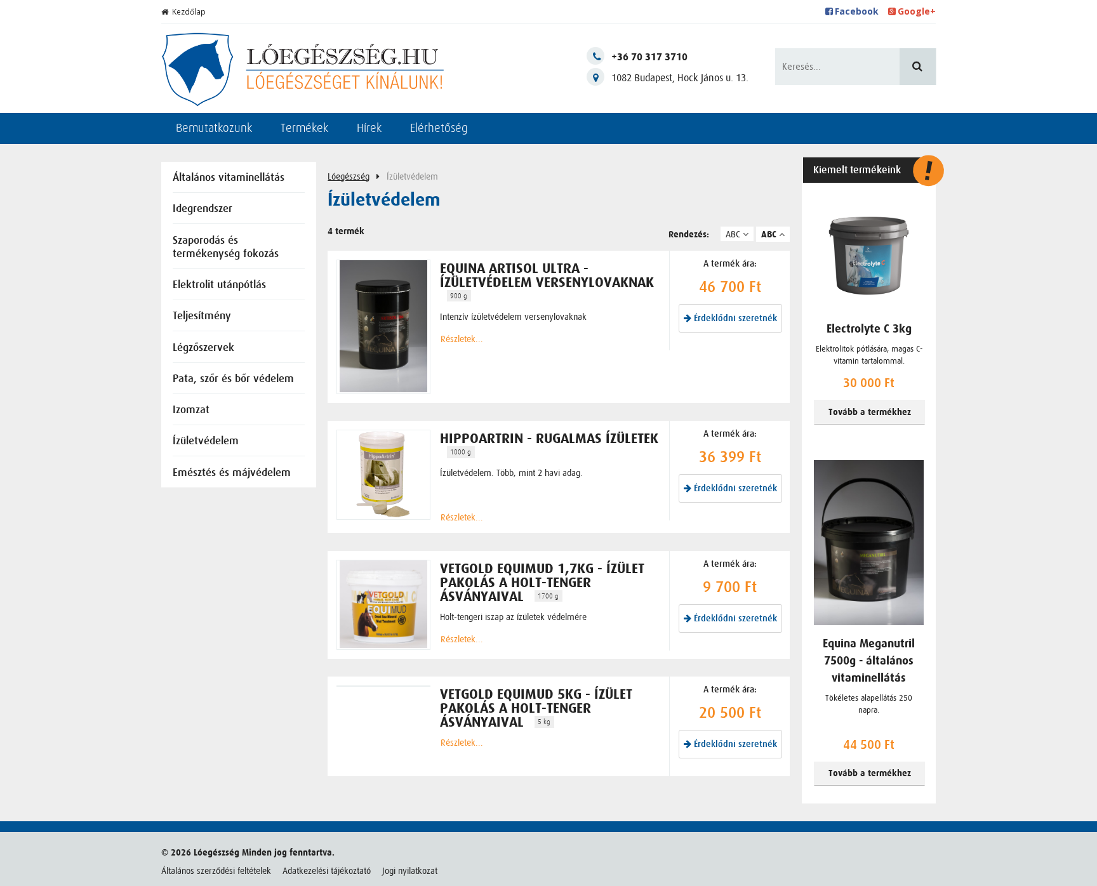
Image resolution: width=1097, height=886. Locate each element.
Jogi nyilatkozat (409, 871)
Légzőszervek (203, 348)
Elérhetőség (439, 128)
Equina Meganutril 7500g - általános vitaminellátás (869, 661)
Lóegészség (348, 176)
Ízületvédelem (206, 441)
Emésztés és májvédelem (232, 473)
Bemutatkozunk (214, 128)
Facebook (857, 11)
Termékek (304, 128)
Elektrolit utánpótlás (219, 285)
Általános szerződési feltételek (216, 871)
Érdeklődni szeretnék (734, 318)
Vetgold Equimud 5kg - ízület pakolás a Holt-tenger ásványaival (536, 708)
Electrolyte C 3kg (869, 329)
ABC (734, 234)
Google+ (917, 11)
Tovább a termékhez (869, 412)
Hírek (369, 128)
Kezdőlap (189, 11)
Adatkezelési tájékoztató (327, 871)
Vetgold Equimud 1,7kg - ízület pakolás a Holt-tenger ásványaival (542, 582)
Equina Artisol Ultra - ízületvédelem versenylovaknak (547, 275)
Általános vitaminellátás (228, 178)
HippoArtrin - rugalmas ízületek (549, 438)
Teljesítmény (202, 316)
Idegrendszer (202, 209)
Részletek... (462, 339)
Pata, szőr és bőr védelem (233, 379)
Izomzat (191, 410)
